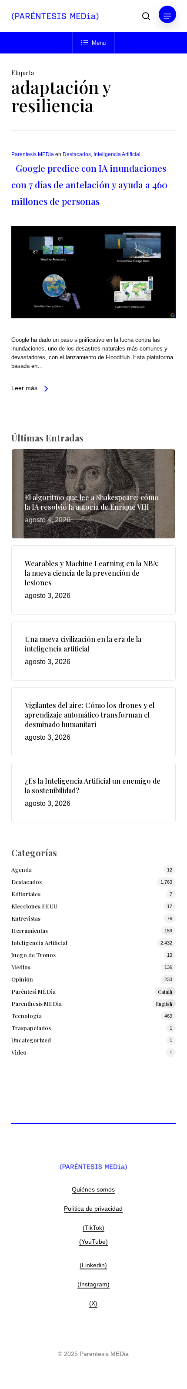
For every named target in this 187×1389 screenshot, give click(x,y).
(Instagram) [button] (93, 1284)
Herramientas (29, 930)
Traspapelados (31, 1028)
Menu (99, 43)
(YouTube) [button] (93, 1241)
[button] (167, 16)
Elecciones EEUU (34, 906)
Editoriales (25, 894)
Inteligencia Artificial (117, 154)
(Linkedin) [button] (93, 1265)
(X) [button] (93, 1303)
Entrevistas (25, 918)
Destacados (77, 154)
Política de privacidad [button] (93, 1208)
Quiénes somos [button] (93, 1189)
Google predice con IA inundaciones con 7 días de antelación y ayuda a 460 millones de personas (89, 184)
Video (19, 1052)
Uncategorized (31, 1040)
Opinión (22, 979)
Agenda (21, 869)
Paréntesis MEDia (32, 154)
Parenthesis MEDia (91, 1003)
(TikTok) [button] (93, 1227)
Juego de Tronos (33, 954)
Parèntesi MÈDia (91, 991)
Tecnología (26, 1015)
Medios (20, 967)
